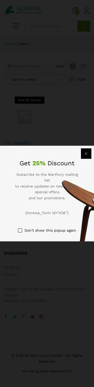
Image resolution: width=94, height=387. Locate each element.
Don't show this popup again (50, 230)
